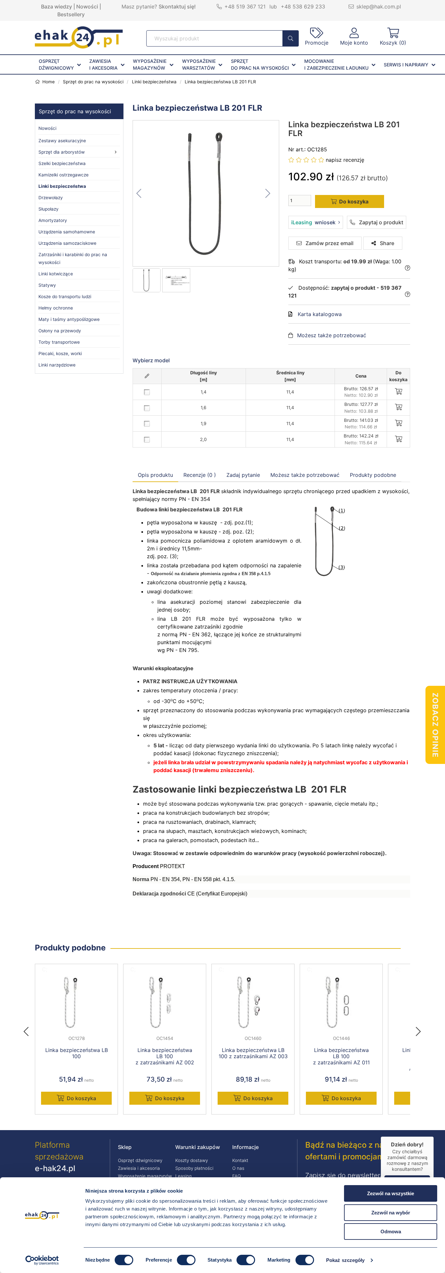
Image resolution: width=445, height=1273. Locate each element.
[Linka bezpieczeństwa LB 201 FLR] (206, 193)
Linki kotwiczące (55, 273)
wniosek (313, 222)
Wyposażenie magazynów (145, 1176)
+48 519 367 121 (245, 6)
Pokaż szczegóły (345, 1260)
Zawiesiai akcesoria (103, 64)
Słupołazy (48, 209)
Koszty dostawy (191, 1160)
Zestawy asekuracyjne (62, 140)
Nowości (87, 6)
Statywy (47, 285)
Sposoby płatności (194, 1168)
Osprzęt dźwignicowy (140, 1160)
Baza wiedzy (56, 6)
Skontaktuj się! (177, 6)
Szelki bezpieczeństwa (62, 163)
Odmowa (390, 1231)
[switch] (186, 1260)
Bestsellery (71, 14)
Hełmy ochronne (55, 308)
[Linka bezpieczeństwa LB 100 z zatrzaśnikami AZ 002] (164, 1003)
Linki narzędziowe (57, 364)
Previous (29, 1029)
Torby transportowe (59, 342)
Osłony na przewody (59, 330)
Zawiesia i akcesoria (139, 1168)
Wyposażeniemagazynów (149, 64)
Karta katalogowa (320, 314)
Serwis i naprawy (406, 64)
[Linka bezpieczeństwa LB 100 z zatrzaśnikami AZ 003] (253, 1003)
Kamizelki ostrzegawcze (63, 174)
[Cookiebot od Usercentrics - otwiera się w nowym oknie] (42, 1260)
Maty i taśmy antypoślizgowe (69, 319)
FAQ (236, 1176)
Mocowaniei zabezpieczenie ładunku (336, 64)
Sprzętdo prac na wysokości (260, 64)
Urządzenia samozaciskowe (67, 243)
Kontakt (240, 1160)
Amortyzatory (52, 220)
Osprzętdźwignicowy (56, 64)
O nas (238, 1168)
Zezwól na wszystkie (390, 1193)
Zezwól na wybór (390, 1212)
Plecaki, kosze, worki (60, 353)
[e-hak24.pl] (79, 46)
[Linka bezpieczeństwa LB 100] (76, 1003)
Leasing (183, 1176)
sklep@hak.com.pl (378, 6)
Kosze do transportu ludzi (64, 296)
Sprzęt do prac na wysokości (75, 111)
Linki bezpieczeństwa (62, 186)
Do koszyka (81, 1098)
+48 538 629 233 (303, 6)
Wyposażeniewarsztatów (199, 64)
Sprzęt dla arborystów (61, 152)
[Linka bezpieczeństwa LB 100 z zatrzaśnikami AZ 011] (341, 1003)
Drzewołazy (50, 197)
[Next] (418, 1029)
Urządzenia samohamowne (66, 231)
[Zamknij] (434, 1137)
